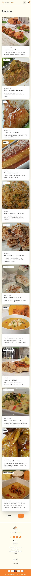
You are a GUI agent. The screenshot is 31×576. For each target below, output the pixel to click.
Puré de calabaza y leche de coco (15, 325)
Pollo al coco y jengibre (15, 367)
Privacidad (15, 563)
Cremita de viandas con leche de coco (15, 490)
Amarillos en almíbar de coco (15, 448)
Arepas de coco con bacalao (15, 37)
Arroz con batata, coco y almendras (15, 201)
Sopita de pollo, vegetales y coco (15, 407)
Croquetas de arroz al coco (15, 119)
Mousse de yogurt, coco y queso (15, 284)
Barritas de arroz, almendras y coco (15, 243)
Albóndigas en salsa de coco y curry (15, 78)
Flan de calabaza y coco (15, 160)
